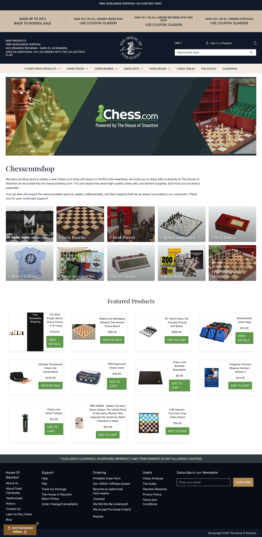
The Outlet (208, 68)
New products (16, 40)
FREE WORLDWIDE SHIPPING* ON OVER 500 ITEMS (130, 3)
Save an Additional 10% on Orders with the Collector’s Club (45, 53)
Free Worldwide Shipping (23, 44)
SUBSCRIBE (243, 482)
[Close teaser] (37, 523)
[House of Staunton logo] (131, 48)
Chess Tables (186, 68)
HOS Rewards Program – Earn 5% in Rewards (37, 48)
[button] (20, 530)
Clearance (229, 68)
